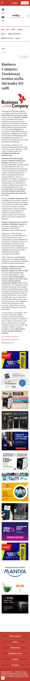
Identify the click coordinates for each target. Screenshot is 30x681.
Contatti (14, 3)
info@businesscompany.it (10, 339)
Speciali (3, 34)
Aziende (13, 29)
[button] (27, 16)
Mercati (17, 38)
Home (2, 29)
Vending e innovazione (14, 34)
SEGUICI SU (3, 13)
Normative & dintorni (7, 38)
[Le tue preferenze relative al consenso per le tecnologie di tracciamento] (2, 678)
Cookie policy (20, 677)
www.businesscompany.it (10, 336)
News (7, 29)
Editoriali (20, 29)
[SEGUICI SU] (3, 9)
